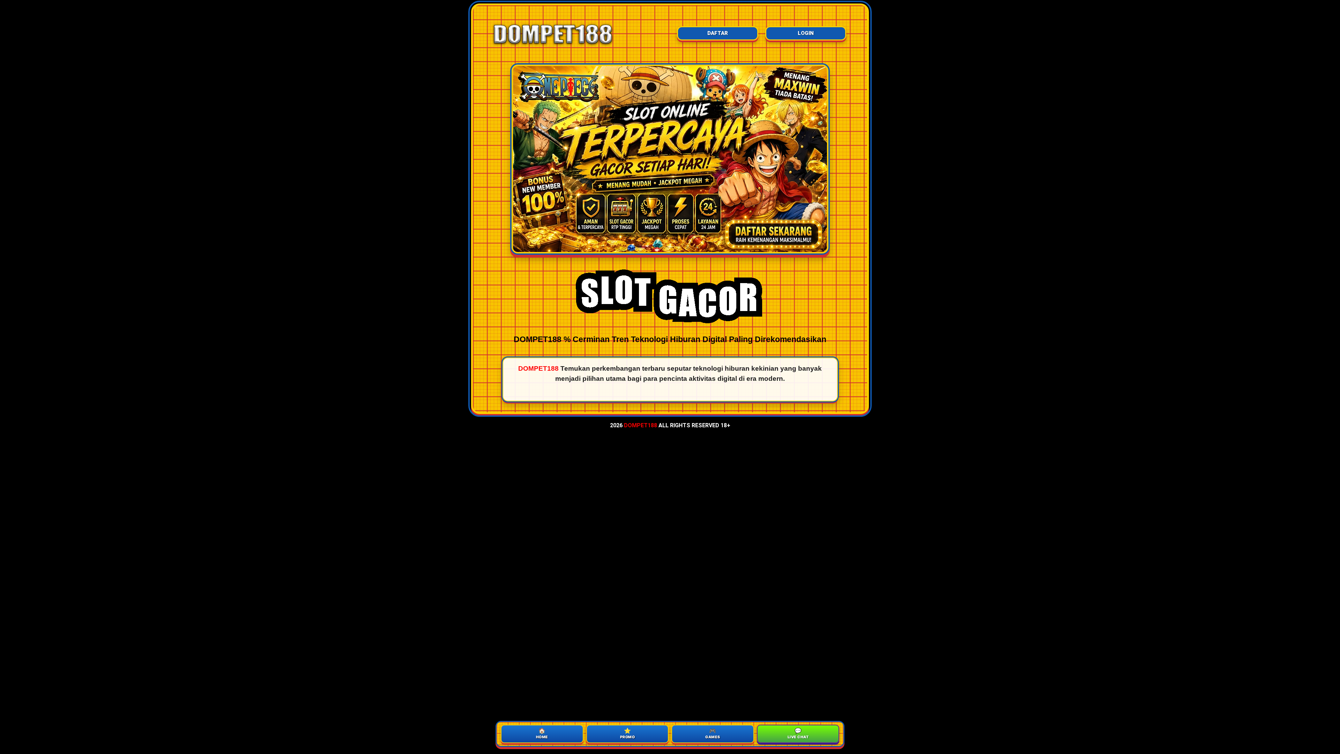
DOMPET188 (640, 425)
